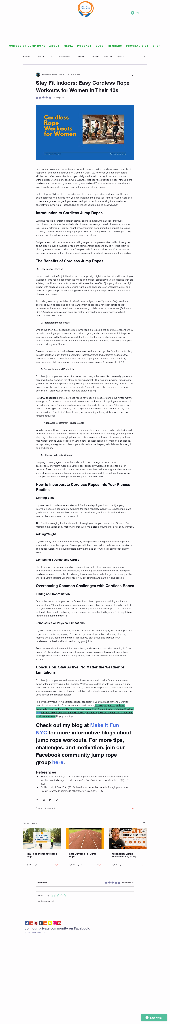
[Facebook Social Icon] (27, 923)
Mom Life (108, 56)
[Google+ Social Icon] (31, 923)
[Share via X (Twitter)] (43, 799)
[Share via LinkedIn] (50, 799)
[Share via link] (56, 799)
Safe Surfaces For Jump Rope (82, 855)
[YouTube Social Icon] (59, 923)
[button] (144, 56)
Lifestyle (80, 56)
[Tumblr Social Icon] (41, 923)
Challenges (94, 56)
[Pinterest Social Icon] (36, 923)
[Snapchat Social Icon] (50, 923)
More (119, 56)
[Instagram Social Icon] (55, 923)
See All (144, 823)
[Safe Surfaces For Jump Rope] (85, 838)
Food (52, 56)
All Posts (26, 56)
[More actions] (132, 74)
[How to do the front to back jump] (42, 838)
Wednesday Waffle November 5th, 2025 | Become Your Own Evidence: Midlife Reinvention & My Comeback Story (124, 855)
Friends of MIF (65, 56)
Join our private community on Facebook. (58, 928)
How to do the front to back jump (41, 855)
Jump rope (39, 56)
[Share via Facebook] (37, 799)
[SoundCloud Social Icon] (45, 923)
